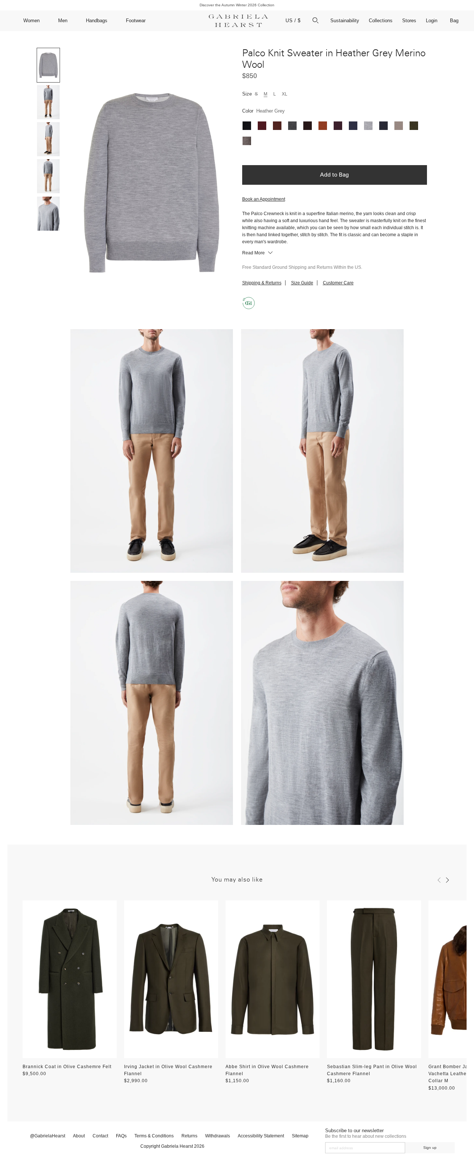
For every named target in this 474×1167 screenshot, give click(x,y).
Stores (409, 20)
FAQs (121, 1135)
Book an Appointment (263, 199)
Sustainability (344, 20)
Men (62, 20)
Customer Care (338, 282)
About (79, 1135)
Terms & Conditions (154, 1135)
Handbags (96, 20)
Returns (189, 1135)
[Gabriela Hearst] (238, 20)
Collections (381, 20)
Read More (254, 252)
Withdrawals (217, 1135)
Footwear (136, 20)
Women (31, 20)
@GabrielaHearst (47, 1135)
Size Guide (302, 282)
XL (284, 94)
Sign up (430, 1148)
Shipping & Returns (261, 282)
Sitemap (300, 1135)
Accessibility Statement (261, 1135)
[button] (439, 880)
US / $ (293, 20)
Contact (100, 1135)
